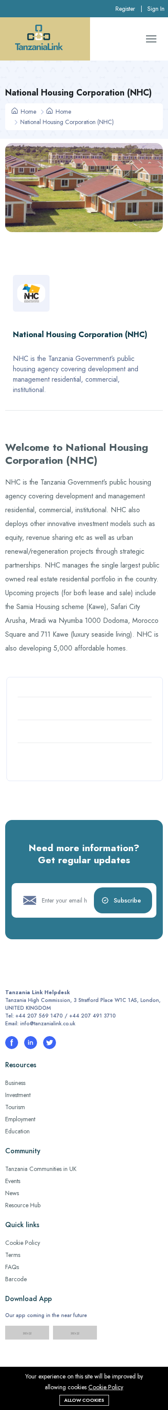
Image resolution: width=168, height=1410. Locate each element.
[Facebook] (11, 1042)
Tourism (15, 1107)
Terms (12, 1254)
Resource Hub (22, 1205)
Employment (20, 1119)
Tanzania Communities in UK (41, 1168)
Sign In (156, 8)
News (12, 1193)
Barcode (16, 1279)
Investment (18, 1095)
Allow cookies (84, 1400)
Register (125, 8)
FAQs (12, 1267)
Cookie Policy (22, 1242)
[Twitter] (49, 1042)
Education (17, 1131)
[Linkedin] (30, 1042)
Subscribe (127, 900)
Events (12, 1181)
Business (15, 1082)
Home (27, 111)
